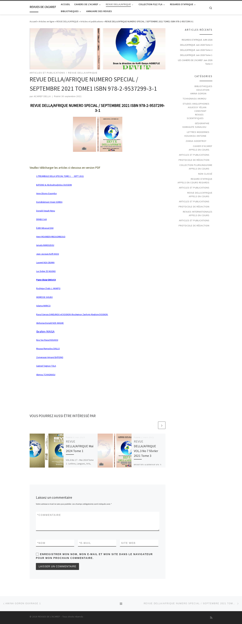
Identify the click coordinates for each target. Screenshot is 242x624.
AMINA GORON (198, 93)
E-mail (85, 543)
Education (203, 89)
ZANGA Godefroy (196, 140)
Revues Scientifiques (195, 116)
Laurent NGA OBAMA (45, 262)
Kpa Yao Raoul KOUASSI (47, 340)
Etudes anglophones (196, 103)
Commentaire (49, 515)
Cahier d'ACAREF (202, 146)
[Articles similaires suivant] (161, 425)
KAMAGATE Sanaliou (194, 126)
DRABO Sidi (41, 219)
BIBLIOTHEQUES (203, 86)
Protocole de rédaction (194, 159)
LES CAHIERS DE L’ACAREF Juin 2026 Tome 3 (195, 62)
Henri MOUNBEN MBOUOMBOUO (50, 236)
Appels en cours (199, 149)
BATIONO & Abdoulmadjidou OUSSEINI (54, 184)
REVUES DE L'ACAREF (49, 616)
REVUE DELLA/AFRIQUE (67, 21)
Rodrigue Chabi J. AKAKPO (48, 288)
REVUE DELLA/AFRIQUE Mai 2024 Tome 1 (79, 446)
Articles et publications (91, 21)
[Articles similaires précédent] (154, 425)
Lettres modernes (198, 132)
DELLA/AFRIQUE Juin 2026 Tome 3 (196, 44)
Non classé (205, 173)
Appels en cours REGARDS (193, 182)
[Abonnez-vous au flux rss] (211, 618)
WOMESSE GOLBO (44, 297)
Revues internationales (197, 211)
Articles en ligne (46, 21)
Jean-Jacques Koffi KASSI (47, 254)
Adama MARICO (43, 305)
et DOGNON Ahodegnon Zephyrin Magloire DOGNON (72, 314)
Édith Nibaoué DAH (45, 228)
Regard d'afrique (201, 178)
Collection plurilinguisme (195, 165)
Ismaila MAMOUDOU (45, 245)
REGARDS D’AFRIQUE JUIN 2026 (197, 39)
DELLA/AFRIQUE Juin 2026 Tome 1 (196, 55)
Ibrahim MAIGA (45, 331)
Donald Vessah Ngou (45, 210)
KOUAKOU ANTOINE (195, 135)
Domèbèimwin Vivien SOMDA (49, 202)
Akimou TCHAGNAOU (45, 374)
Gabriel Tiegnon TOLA (46, 366)
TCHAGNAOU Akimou (194, 98)
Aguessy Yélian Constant (197, 109)
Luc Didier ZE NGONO (46, 271)
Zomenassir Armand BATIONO (49, 357)
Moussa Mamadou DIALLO (48, 348)
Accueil (33, 21)
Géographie (202, 123)
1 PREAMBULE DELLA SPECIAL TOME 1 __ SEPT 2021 (60, 176)
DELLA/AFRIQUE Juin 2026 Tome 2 (196, 49)
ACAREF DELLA (42, 96)
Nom (41, 543)
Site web (128, 543)
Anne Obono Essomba (46, 193)
